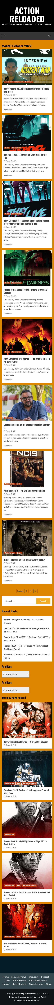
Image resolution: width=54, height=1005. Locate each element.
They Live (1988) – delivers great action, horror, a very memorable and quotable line (26, 222)
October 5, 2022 (11, 365)
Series (19, 484)
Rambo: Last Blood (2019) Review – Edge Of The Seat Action (27, 639)
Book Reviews (20, 980)
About (49, 984)
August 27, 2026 (11, 847)
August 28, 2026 (11, 745)
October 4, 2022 (11, 431)
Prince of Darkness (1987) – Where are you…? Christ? (25, 291)
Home (6, 976)
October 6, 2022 (11, 296)
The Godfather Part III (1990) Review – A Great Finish (26, 656)
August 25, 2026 (11, 950)
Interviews (28, 82)
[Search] (49, 35)
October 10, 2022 (11, 95)
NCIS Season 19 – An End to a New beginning (24, 490)
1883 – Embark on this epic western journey (24, 559)
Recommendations (36, 735)
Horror (7, 148)
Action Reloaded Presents (14, 82)
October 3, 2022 (11, 494)
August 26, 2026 (11, 898)
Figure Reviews (19, 984)
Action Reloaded (27, 14)
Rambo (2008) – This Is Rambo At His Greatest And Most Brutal (26, 647)
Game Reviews (36, 984)
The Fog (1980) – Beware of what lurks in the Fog (25, 156)
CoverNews (20, 1000)
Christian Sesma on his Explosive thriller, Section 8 (27, 426)
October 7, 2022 (11, 227)
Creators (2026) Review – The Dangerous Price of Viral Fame (26, 630)
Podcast (45, 976)
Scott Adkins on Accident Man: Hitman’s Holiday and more (26, 90)
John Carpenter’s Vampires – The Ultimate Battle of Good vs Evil (27, 360)
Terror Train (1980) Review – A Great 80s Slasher (23, 621)
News (26, 735)
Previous (20, 590)
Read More (8, 109)
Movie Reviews (17, 148)
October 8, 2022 (11, 161)
